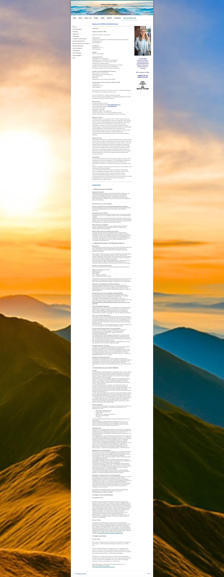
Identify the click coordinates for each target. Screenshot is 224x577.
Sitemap (84, 573)
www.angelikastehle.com (114, 104)
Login (148, 573)
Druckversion (79, 573)
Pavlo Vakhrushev (111, 106)
